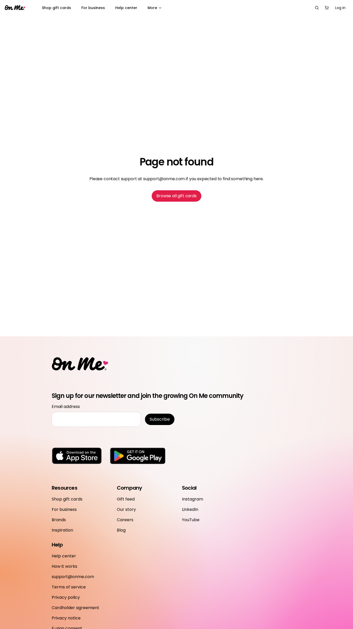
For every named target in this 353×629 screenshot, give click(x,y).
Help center (126, 7)
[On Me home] (15, 8)
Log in (340, 7)
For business (93, 7)
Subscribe (160, 419)
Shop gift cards (56, 7)
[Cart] (327, 8)
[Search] (317, 8)
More (152, 7)
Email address (66, 407)
